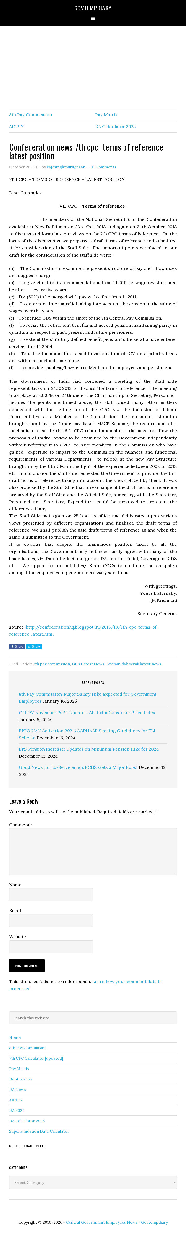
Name (15, 884)
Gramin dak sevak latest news (133, 663)
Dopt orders (20, 1079)
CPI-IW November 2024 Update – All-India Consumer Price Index (87, 712)
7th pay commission (51, 663)
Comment (21, 825)
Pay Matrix (106, 114)
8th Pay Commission (30, 114)
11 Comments (103, 166)
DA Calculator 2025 (115, 126)
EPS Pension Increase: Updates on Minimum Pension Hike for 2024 (89, 749)
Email (15, 910)
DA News (17, 1089)
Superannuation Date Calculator (39, 1131)
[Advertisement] (93, 67)
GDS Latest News (88, 663)
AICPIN (16, 126)
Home (15, 1037)
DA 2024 (17, 1110)
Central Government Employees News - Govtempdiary (117, 1222)
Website (17, 936)
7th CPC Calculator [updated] (36, 1058)
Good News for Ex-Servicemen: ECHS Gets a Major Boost (78, 767)
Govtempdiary (93, 7)
